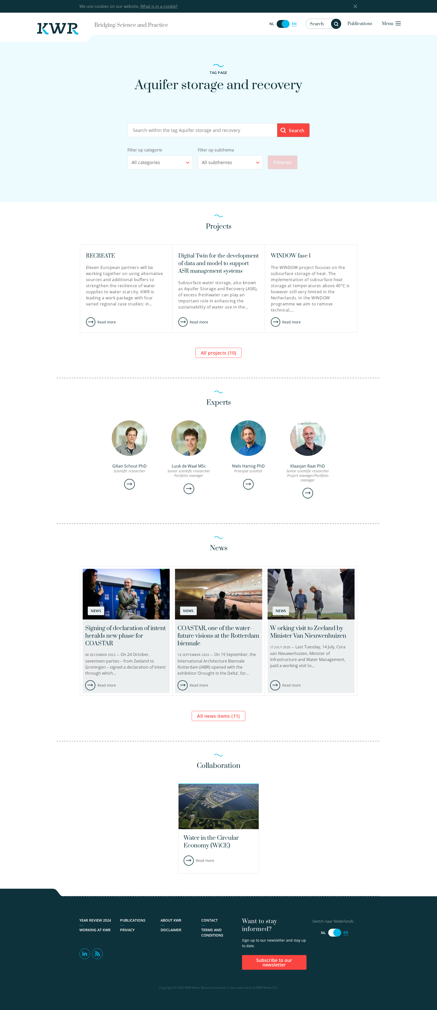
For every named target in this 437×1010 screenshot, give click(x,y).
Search (296, 130)
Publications (359, 24)
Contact (209, 920)
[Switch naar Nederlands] (283, 24)
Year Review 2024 (95, 920)
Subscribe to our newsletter (274, 962)
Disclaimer (171, 929)
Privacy (127, 929)
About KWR (171, 920)
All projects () (218, 353)
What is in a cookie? (159, 6)
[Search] (336, 24)
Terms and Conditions (212, 932)
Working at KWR (95, 929)
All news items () (218, 716)
